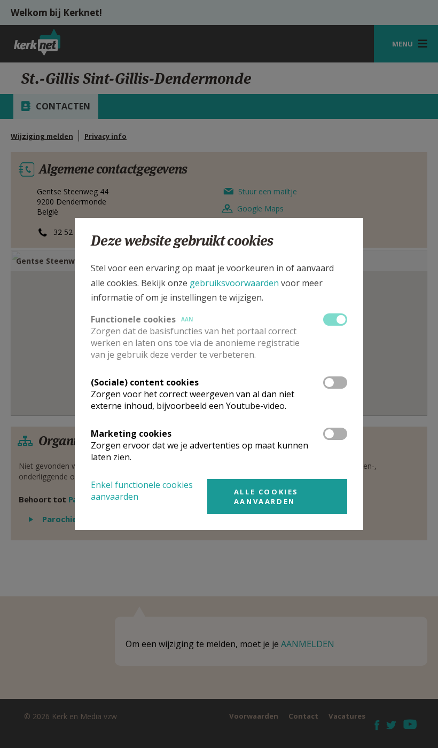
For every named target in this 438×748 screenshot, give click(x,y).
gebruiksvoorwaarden (234, 283)
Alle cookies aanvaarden (266, 496)
